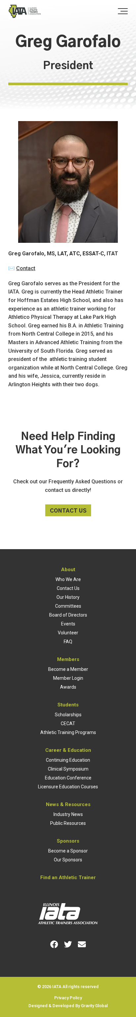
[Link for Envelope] (82, 944)
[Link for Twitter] (68, 944)
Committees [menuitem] (68, 606)
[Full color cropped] (24, 11)
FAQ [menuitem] (68, 641)
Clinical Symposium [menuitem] (68, 769)
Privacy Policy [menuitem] (68, 997)
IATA (56, 986)
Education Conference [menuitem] (68, 777)
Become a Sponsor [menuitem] (68, 850)
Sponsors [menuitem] (68, 841)
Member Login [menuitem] (68, 678)
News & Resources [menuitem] (68, 804)
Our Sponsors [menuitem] (68, 859)
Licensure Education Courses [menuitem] (68, 786)
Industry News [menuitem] (68, 814)
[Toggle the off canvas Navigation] (123, 11)
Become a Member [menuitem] (68, 669)
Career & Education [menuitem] (68, 750)
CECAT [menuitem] (68, 723)
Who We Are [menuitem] (68, 579)
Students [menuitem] (68, 704)
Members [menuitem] (68, 659)
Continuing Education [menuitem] (68, 760)
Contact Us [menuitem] (68, 588)
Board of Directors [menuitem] (68, 615)
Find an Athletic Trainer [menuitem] (68, 877)
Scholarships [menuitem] (68, 714)
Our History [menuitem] (68, 597)
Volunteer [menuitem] (68, 632)
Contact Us (68, 511)
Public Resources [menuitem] (68, 823)
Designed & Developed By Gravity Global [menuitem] (68, 1005)
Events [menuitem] (68, 623)
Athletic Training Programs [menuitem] (68, 732)
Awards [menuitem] (68, 687)
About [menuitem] (68, 569)
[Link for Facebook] (54, 944)
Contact (25, 268)
